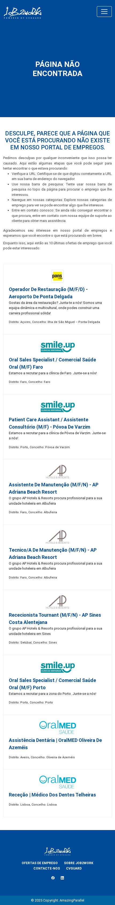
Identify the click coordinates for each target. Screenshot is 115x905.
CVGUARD (74, 868)
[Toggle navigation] (104, 11)
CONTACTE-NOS (46, 868)
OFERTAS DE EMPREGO (40, 863)
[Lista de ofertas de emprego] (22, 11)
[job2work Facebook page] (53, 878)
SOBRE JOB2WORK (78, 863)
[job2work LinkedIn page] (62, 878)
